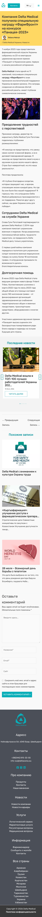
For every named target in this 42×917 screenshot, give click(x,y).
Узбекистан (21, 902)
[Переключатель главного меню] (38, 5)
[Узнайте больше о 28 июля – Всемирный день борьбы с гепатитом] (21, 552)
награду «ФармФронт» (13, 77)
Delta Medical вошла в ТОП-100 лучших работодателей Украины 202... (21, 380)
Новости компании (21, 804)
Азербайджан (21, 871)
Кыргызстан (21, 880)
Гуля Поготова (32, 137)
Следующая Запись (34, 421)
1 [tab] (20, 404)
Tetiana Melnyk (14, 37)
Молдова (21, 883)
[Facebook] (17, 767)
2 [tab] (22, 404)
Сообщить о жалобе (21, 850)
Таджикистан (21, 893)
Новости (25, 42)
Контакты (21, 785)
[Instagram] (21, 767)
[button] (14, 5)
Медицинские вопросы (21, 831)
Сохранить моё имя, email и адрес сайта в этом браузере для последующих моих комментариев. (19, 683)
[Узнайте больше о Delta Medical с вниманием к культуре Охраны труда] (21, 454)
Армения (21, 868)
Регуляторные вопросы (21, 828)
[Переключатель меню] (29, 6)
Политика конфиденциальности (21, 912)
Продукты (21, 781)
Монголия (21, 886)
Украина (21, 899)
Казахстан (21, 877)
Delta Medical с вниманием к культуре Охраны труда (19, 473)
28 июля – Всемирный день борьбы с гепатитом (19, 570)
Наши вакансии (21, 788)
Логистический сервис (21, 821)
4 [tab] (26, 404)
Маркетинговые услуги (21, 825)
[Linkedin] (24, 767)
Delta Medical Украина (12, 42)
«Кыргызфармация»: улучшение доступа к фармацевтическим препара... (20, 513)
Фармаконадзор (21, 847)
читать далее (16, 394)
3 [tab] (24, 404)
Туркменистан (21, 896)
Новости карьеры (21, 807)
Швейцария (21, 890)
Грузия (21, 874)
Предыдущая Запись (10, 421)
